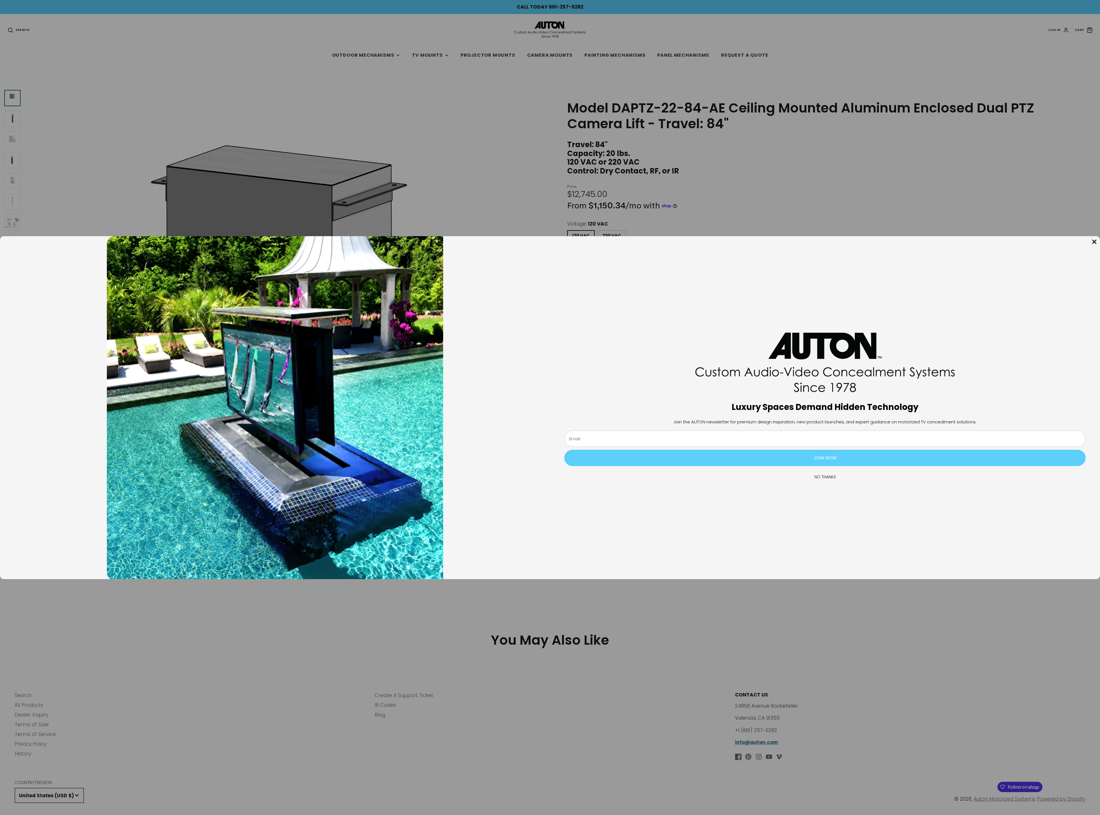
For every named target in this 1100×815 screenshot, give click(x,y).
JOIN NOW (825, 458)
